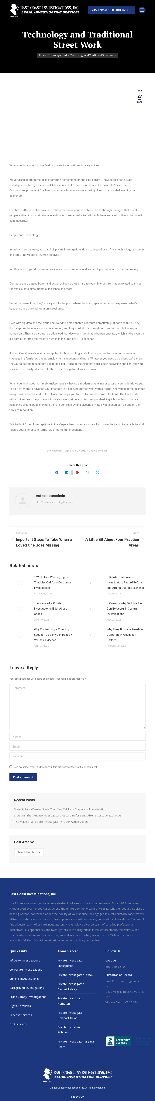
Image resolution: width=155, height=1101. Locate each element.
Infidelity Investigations (24, 960)
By (54, 450)
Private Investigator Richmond (70, 1029)
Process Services (20, 1015)
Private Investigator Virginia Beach (75, 1044)
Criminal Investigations (24, 978)
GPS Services (18, 1024)
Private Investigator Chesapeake (70, 963)
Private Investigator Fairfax (75, 975)
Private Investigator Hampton (70, 1000)
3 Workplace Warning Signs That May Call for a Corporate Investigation (52, 582)
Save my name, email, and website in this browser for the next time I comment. (55, 767)
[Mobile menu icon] (142, 10)
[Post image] (19, 583)
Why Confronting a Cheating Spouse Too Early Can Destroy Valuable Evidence (53, 635)
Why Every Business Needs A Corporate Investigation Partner (125, 635)
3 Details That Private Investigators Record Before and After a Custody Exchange (126, 582)
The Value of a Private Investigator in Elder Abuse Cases (50, 609)
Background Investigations (26, 987)
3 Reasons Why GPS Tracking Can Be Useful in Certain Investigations (125, 609)
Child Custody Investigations (27, 997)
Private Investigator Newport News (70, 1015)
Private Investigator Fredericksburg (70, 986)
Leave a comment (98, 450)
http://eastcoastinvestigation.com (54, 502)
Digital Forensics (20, 1006)
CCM (81, 1096)
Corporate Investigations (25, 969)
